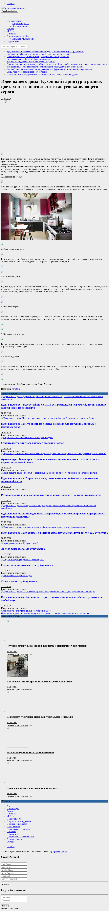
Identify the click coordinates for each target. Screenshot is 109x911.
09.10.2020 (6, 522)
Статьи (10, 842)
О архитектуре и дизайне (19, 821)
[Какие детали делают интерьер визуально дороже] (17, 782)
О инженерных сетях (17, 824)
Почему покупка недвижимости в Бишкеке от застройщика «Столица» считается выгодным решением (57, 64)
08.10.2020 (6, 413)
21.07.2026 (12, 793)
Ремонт (10, 28)
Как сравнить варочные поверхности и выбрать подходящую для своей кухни (45, 67)
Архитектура (13, 808)
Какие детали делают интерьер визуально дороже (31, 61)
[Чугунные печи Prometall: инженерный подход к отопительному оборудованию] (17, 640)
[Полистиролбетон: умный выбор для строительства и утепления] (17, 711)
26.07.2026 (12, 687)
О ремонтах (12, 834)
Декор (10, 811)
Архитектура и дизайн (18, 36)
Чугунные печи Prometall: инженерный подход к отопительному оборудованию (45, 51)
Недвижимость (14, 41)
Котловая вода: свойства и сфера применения (29, 59)
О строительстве (15, 839)
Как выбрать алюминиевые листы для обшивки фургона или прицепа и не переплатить (49, 69)
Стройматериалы (20, 23)
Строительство (14, 21)
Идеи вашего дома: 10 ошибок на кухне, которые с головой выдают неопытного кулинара (45, 613)
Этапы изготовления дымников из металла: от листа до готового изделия (42, 74)
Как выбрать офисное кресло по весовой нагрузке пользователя (38, 54)
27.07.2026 (12, 651)
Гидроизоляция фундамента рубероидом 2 (27, 564)
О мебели (11, 831)
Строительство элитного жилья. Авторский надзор (32, 442)
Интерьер (11, 33)
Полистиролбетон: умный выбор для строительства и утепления (38, 56)
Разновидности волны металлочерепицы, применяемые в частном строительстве (51, 494)
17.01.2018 (6, 586)
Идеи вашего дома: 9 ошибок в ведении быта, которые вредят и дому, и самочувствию (54, 532)
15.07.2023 (6, 500)
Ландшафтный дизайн (23, 39)
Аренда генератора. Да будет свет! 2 (23, 548)
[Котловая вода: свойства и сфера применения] (17, 747)
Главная (10, 3)
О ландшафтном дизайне (19, 829)
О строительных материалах (20, 836)
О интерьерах (13, 826)
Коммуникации (20, 26)
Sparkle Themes (60, 851)
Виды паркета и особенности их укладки (27, 72)
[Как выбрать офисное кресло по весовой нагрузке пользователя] (17, 676)
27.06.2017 (6, 570)
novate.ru (16, 389)
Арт (9, 806)
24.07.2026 (12, 722)
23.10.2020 (6, 99)
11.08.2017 (6, 554)
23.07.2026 (12, 758)
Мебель (10, 31)
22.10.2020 (6, 448)
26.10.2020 (6, 432)
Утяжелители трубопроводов (19, 580)
